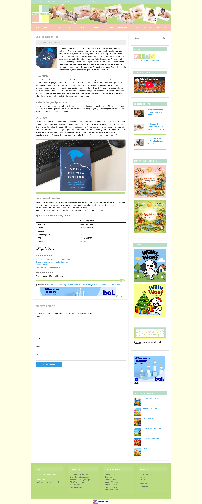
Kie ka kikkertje (148, 419)
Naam (38, 338)
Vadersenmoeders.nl (112, 480)
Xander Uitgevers (113, 285)
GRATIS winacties (117, 2)
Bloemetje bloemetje (150, 408)
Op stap (135, 27)
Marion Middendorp (99, 285)
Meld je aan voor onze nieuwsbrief (146, 60)
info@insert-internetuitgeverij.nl (47, 482)
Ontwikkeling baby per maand (81, 477)
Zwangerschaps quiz (78, 487)
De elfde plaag (41, 265)
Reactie (39, 317)
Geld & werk (81, 27)
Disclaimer (143, 484)
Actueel (36, 27)
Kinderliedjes (161, 27)
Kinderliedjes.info (111, 474)
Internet (88, 285)
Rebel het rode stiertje (151, 439)
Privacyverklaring (145, 474)
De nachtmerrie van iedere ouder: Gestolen (52, 262)
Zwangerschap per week (79, 474)
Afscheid (49, 285)
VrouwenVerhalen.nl (112, 482)
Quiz (76, 2)
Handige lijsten (104, 2)
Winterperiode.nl (111, 487)
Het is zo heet (148, 449)
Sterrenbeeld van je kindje (80, 480)
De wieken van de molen (152, 429)
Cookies (142, 480)
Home (33, 2)
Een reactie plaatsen (58, 42)
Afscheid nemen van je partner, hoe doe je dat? (53, 259)
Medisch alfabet (57, 2)
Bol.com (83, 242)
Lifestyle (57, 27)
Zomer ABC (84, 2)
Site (37, 355)
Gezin (46, 27)
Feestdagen (93, 2)
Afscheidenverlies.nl (112, 490)
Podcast (40, 2)
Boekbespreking (60, 285)
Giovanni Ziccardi (73, 285)
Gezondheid (96, 27)
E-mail (38, 347)
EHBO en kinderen (77, 482)
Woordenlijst (68, 2)
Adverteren (143, 486)
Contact (142, 477)
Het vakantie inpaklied (151, 398)
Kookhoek (109, 27)
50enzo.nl (108, 477)
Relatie (69, 27)
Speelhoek (147, 27)
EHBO (48, 2)
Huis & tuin (122, 27)
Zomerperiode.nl (111, 485)
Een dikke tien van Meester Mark (48, 267)
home (83, 285)
